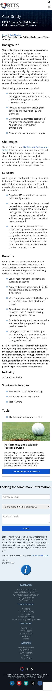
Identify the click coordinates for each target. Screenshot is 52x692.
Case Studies (15, 35)
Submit (26, 528)
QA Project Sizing (26, 600)
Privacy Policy (26, 658)
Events (26, 638)
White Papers (26, 631)
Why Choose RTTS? (26, 647)
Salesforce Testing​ (26, 616)
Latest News (26, 636)
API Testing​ (26, 614)
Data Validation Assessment (26, 592)
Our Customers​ (26, 653)
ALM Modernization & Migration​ (26, 595)
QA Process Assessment (26, 589)
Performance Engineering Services (26, 619)
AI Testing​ (26, 609)
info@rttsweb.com (39, 555)
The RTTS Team (26, 650)
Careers (26, 655)
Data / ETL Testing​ (26, 611)
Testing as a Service (26, 597)
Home (4, 35)
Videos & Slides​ (26, 633)
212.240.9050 (38, 678)
